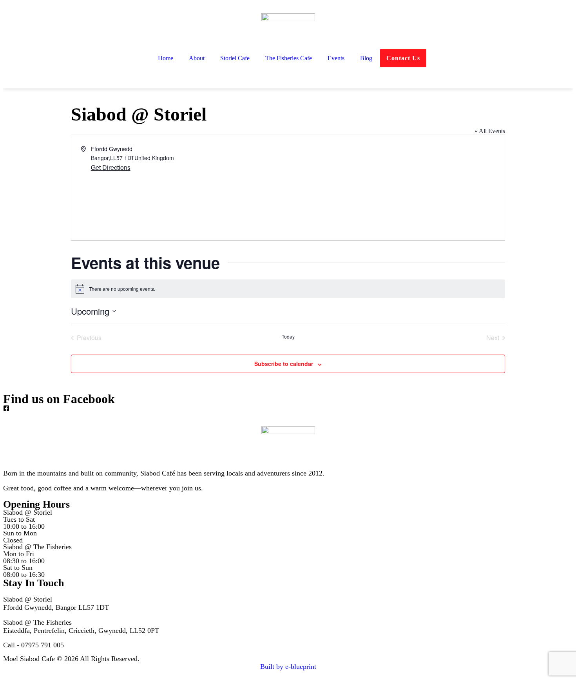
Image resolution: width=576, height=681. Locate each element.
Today (288, 336)
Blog (366, 58)
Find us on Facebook (59, 399)
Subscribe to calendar (283, 364)
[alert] (288, 288)
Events (336, 58)
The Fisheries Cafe (288, 58)
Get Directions (110, 167)
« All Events (490, 131)
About (197, 58)
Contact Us (403, 58)
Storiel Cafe (235, 58)
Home (165, 58)
